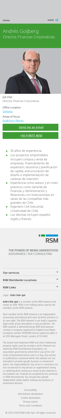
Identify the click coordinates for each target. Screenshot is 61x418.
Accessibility (30, 389)
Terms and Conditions (30, 405)
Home (6, 20)
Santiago (8, 111)
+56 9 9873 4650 (31, 135)
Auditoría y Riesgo (13, 120)
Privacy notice (30, 401)
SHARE (50, 20)
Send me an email (31, 127)
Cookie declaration (31, 397)
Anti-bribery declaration (30, 393)
